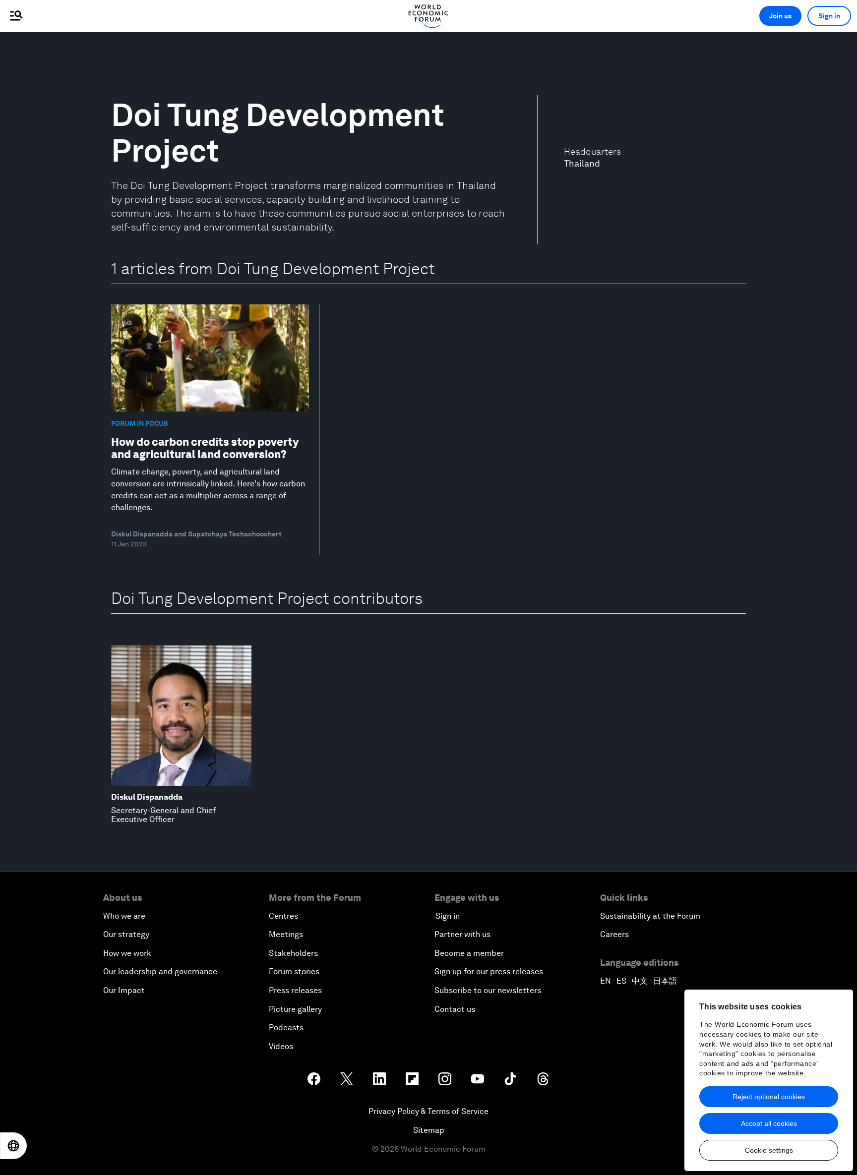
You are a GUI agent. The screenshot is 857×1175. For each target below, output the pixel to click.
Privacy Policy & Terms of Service (428, 1111)
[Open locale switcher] (13, 1146)
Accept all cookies (769, 1123)
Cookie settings (769, 1150)
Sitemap (428, 1130)
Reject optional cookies (769, 1097)
